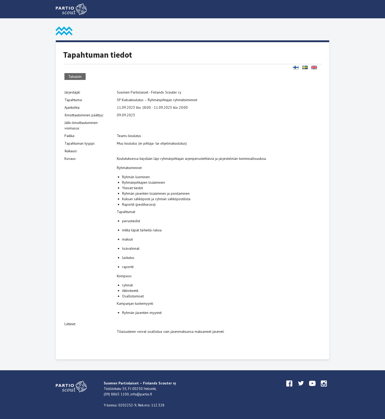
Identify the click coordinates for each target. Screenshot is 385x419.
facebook (289, 388)
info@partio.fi (141, 394)
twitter (301, 388)
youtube (312, 388)
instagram (324, 388)
